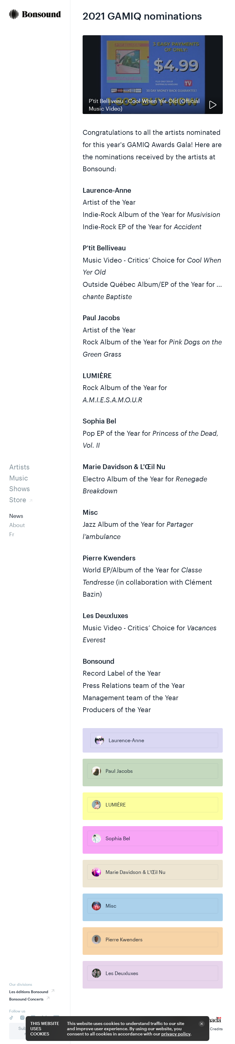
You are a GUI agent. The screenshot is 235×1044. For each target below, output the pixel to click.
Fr (11, 534)
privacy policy (175, 1033)
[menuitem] (35, 15)
